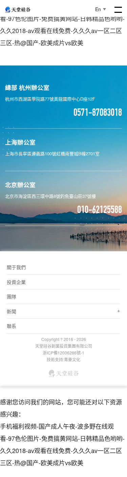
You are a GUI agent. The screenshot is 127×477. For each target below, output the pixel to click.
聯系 (11, 325)
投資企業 (16, 282)
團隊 (11, 296)
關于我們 (16, 267)
